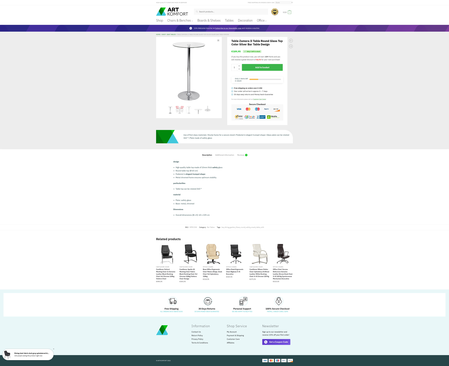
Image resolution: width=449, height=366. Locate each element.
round (243, 227)
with (262, 227)
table (258, 227)
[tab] (207, 153)
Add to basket (262, 67)
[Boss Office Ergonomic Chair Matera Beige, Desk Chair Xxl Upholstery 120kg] (213, 254)
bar (223, 227)
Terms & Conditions (200, 343)
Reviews (240, 155)
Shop (164, 34)
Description (207, 155)
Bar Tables (171, 34)
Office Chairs (208, 267)
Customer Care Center (259, 99)
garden (232, 227)
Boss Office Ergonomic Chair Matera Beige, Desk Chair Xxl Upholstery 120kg (212, 272)
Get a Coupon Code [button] (278, 342)
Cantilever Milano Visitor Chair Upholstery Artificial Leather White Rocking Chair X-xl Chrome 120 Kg (259, 272)
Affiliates (230, 343)
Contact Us (196, 332)
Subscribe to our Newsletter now (228, 28)
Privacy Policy (197, 339)
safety (248, 227)
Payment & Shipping (235, 335)
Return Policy (197, 335)
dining (227, 227)
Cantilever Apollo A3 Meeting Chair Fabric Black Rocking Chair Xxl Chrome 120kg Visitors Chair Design (188, 274)
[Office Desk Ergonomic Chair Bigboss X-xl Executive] (236, 254)
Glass (238, 227)
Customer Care (233, 339)
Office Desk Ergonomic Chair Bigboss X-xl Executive (234, 271)
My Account (232, 332)
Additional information (224, 155)
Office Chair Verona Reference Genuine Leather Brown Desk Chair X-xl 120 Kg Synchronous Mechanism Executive (283, 274)
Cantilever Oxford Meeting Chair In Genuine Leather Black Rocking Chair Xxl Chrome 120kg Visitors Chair (165, 274)
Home (158, 34)
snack (253, 227)
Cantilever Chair (162, 267)
